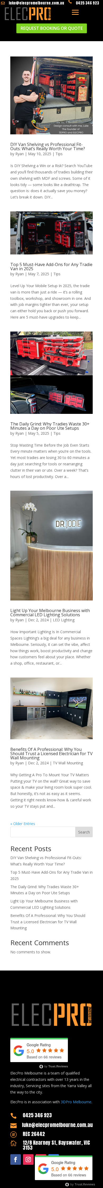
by (56, 1066)
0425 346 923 (87, 3)
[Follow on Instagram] (28, 1159)
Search (84, 832)
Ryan (19, 153)
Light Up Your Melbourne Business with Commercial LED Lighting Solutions (50, 613)
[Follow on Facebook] (15, 1159)
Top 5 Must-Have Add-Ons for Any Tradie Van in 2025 (51, 267)
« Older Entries (22, 823)
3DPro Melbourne (76, 1101)
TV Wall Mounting (68, 762)
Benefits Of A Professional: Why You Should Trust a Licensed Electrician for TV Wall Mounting (51, 753)
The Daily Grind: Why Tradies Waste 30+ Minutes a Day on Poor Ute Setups (50, 426)
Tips (59, 153)
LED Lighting (63, 619)
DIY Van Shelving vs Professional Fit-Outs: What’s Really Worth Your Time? (47, 146)
